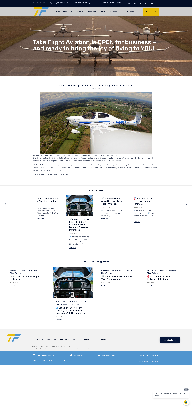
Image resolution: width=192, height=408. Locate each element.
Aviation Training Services (105, 85)
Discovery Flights (109, 2)
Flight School (126, 85)
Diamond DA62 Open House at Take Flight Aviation (111, 201)
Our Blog (119, 2)
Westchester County (52, 348)
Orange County (41, 348)
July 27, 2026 (41, 205)
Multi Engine (93, 12)
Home (58, 12)
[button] (151, 12)
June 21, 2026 (138, 207)
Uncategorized (73, 304)
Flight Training (15, 273)
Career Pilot (80, 12)
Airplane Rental (83, 85)
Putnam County (73, 348)
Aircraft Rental (67, 85)
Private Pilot (68, 12)
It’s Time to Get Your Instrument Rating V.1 (143, 201)
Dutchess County (63, 348)
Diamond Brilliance (127, 12)
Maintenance (105, 12)
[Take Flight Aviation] (41, 11)
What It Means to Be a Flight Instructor (47, 200)
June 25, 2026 (105, 207)
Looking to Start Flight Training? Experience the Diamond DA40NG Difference (79, 224)
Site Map (64, 360)
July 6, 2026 (73, 233)
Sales (115, 12)
